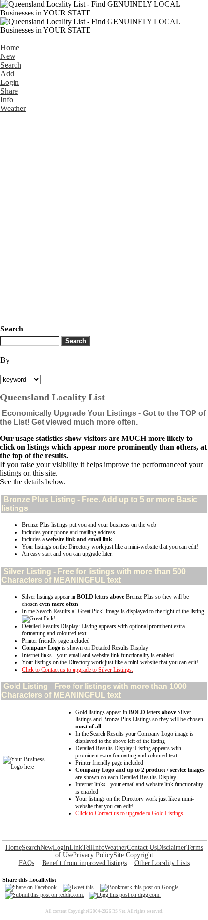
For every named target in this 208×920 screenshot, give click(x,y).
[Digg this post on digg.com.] (125, 895)
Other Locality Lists (162, 862)
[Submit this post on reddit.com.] (44, 895)
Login (9, 82)
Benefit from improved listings (84, 862)
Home (9, 47)
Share (9, 91)
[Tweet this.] (79, 887)
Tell (87, 847)
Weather (13, 108)
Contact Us (142, 847)
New (7, 56)
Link (75, 847)
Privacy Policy (93, 855)
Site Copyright (133, 855)
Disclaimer (171, 847)
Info (6, 100)
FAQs (26, 862)
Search (10, 65)
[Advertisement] (104, 216)
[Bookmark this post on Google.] (140, 887)
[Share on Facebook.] (31, 887)
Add (7, 73)
